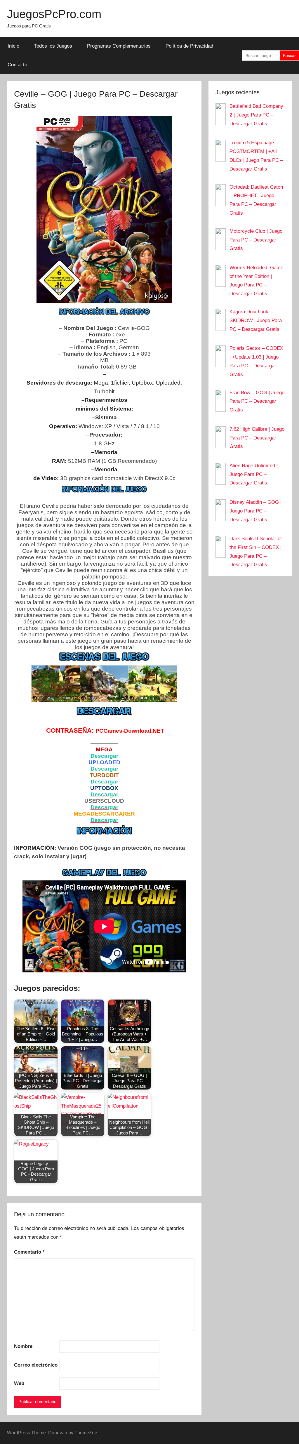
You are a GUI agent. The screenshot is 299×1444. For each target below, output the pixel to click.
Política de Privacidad (189, 46)
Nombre (23, 1346)
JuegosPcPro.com (54, 14)
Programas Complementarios (119, 46)
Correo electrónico (36, 1365)
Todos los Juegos (53, 46)
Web (19, 1383)
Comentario (29, 1252)
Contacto (17, 64)
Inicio (13, 46)
